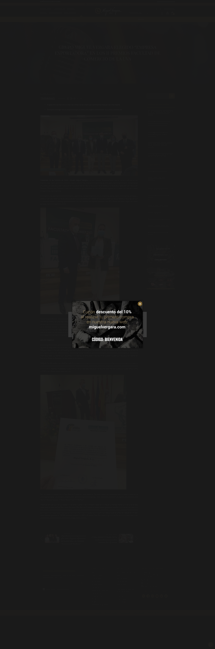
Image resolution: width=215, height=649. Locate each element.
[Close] (140, 303)
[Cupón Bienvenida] (107, 324)
